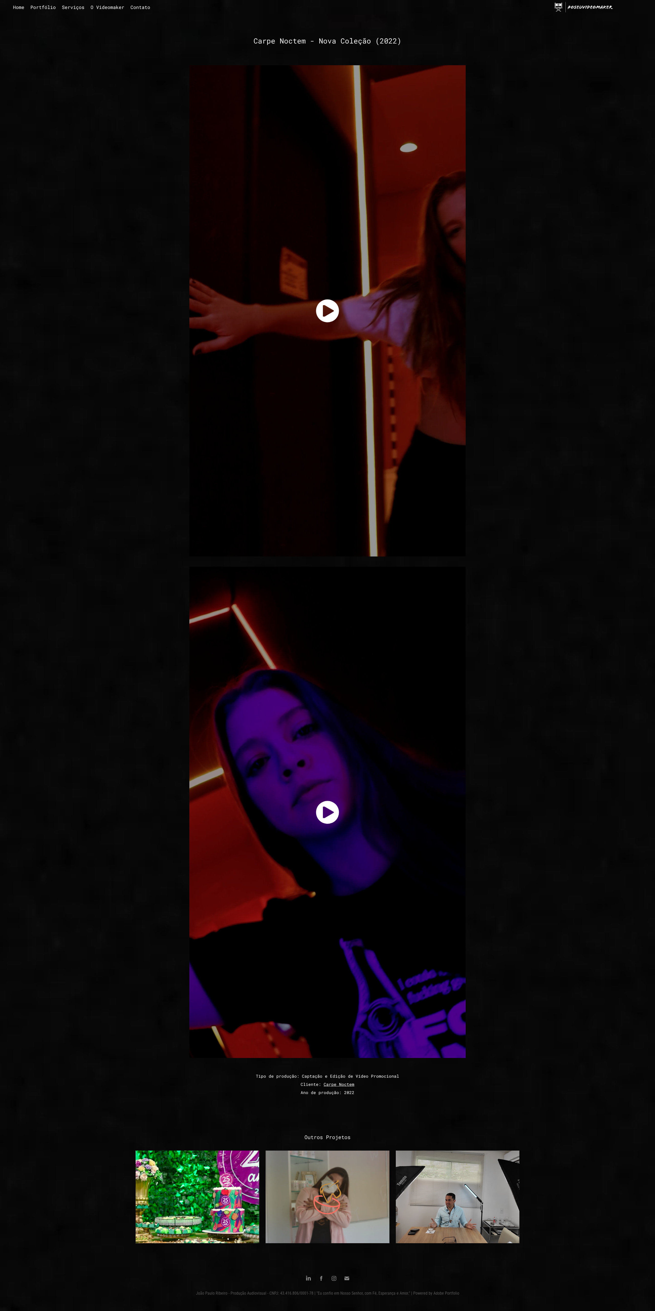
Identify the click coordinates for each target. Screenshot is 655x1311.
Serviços (73, 7)
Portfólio (43, 7)
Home (18, 7)
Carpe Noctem (339, 1084)
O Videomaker (107, 7)
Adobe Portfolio (446, 1293)
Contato (140, 7)
